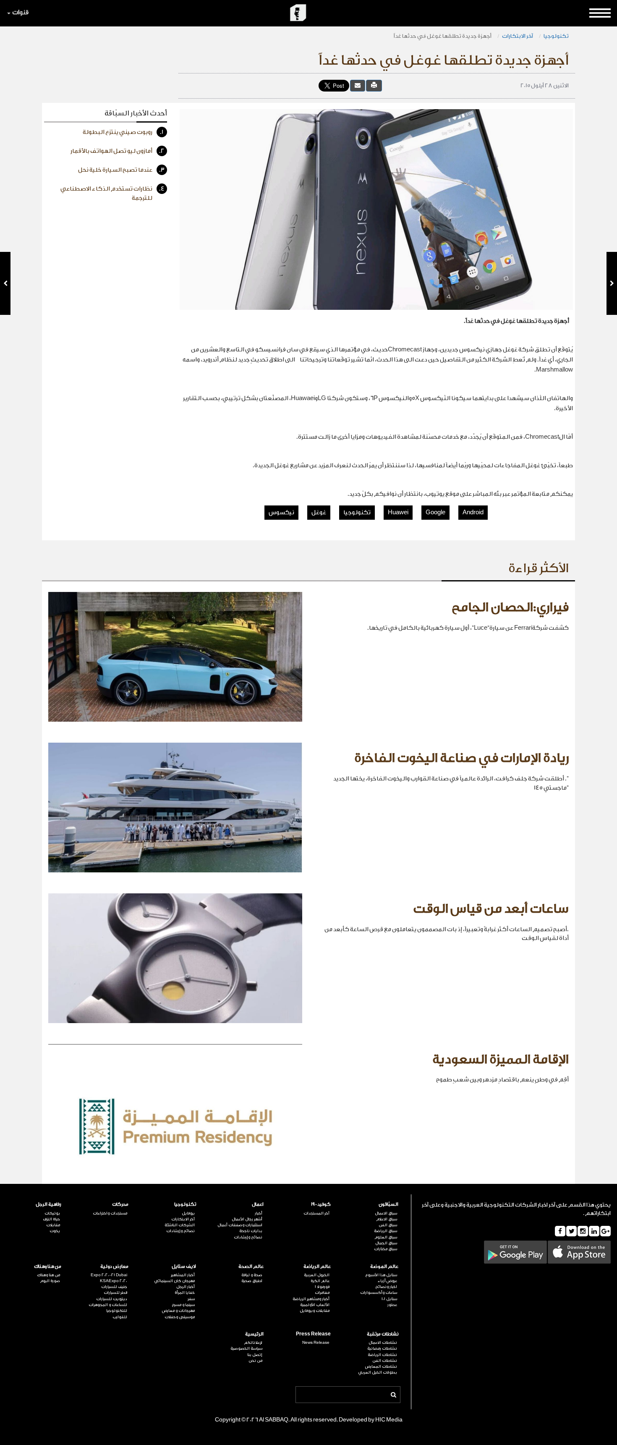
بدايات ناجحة (250, 1231)
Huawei (398, 512)
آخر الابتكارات (517, 36)
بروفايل (188, 1213)
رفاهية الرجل (48, 1204)
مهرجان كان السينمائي (174, 1281)
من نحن (255, 1361)
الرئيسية (254, 1334)
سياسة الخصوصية (246, 1348)
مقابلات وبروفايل (314, 1311)
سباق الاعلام (386, 1219)
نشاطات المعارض (381, 1366)
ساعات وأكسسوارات (378, 1293)
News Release (315, 1342)
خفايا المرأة (185, 1293)
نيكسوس (281, 512)
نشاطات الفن (384, 1361)
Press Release (313, 1334)
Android (473, 512)
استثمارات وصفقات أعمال (239, 1225)
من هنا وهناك (47, 1266)
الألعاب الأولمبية (314, 1305)
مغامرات (322, 1293)
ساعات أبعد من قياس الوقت (491, 909)
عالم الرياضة (317, 1266)
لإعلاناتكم (253, 1342)
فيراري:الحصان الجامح (510, 607)
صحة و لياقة (251, 1275)
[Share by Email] (358, 85)
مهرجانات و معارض (178, 1311)
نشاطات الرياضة (382, 1355)
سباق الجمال (386, 1243)
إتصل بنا (254, 1355)
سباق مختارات (385, 1249)
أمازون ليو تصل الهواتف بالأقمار (118, 151)
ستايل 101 (389, 1299)
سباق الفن (388, 1225)
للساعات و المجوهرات (108, 1305)
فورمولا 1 (322, 1287)
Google (435, 512)
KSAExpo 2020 (113, 1281)
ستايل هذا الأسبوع (381, 1275)
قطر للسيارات (115, 1293)
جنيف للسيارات (114, 1287)
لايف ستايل (184, 1266)
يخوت (55, 1231)
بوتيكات (52, 1213)
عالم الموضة (384, 1266)
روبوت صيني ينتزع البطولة (123, 132)
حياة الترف (51, 1219)
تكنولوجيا (556, 36)
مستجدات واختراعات (110, 1213)
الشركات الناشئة (180, 1225)
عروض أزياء (387, 1281)
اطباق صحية (251, 1281)
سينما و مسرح (183, 1305)
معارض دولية (114, 1266)
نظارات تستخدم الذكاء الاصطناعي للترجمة (112, 194)
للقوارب (119, 1317)
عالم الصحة (251, 1266)
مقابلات (53, 1225)
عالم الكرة (320, 1281)
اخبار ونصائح (386, 1287)
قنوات (20, 12)
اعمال (258, 1204)
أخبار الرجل (185, 1287)
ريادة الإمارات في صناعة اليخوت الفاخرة (461, 758)
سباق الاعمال (386, 1213)
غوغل (318, 512)
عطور (392, 1305)
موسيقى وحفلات (180, 1317)
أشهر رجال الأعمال (247, 1219)
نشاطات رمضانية (382, 1348)
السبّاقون (388, 1204)
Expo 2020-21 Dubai (109, 1275)
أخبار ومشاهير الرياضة (311, 1299)
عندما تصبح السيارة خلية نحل (121, 170)
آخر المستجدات (316, 1213)
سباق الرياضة (385, 1231)
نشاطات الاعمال (383, 1342)
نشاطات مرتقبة (382, 1334)
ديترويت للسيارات (111, 1299)
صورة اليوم (50, 1281)
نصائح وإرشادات (248, 1237)
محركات (120, 1204)
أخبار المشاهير (183, 1275)
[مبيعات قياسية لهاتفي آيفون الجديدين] (612, 283)
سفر (191, 1299)
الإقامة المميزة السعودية (500, 1059)
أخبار (258, 1213)
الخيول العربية (316, 1275)
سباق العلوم (385, 1237)
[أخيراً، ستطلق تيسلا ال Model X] (5, 283)
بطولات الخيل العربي (377, 1372)
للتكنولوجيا (116, 1311)
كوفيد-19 (321, 1204)
